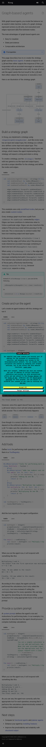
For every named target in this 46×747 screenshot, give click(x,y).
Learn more (27, 367)
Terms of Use (12, 378)
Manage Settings (23, 390)
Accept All (23, 387)
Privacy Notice (33, 376)
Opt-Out (22, 383)
